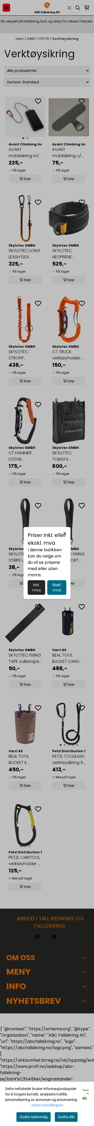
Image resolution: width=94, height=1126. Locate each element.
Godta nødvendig (34, 1117)
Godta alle (66, 1117)
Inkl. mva (36, 587)
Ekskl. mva (56, 587)
